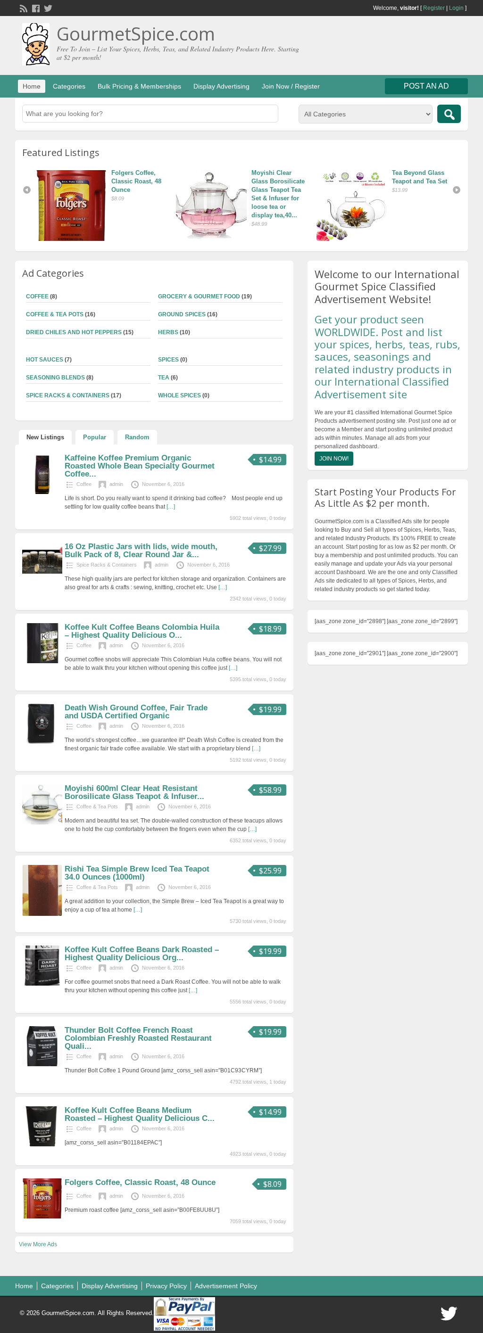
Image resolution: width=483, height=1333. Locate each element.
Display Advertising (221, 86)
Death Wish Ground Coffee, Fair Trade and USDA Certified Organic (136, 711)
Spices (168, 359)
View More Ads (38, 1244)
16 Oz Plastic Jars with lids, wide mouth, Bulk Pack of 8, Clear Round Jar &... (141, 550)
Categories (69, 86)
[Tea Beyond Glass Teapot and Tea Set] (255, 205)
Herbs (168, 332)
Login (456, 8)
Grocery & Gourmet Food (199, 296)
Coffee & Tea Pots (54, 314)
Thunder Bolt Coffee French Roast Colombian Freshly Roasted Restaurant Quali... (138, 1038)
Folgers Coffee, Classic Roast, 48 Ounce (39, 181)
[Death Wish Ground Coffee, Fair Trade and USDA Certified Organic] (42, 742)
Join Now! (334, 458)
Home (32, 86)
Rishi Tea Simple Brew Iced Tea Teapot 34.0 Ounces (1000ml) (137, 872)
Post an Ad (426, 86)
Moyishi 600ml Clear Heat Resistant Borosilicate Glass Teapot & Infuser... (134, 792)
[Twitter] (47, 7)
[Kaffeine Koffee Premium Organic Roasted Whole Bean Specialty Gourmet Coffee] (42, 492)
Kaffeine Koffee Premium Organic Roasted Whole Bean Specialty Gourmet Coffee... (140, 465)
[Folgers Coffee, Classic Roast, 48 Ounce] (395, 205)
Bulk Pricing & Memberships (139, 86)
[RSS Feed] (22, 7)
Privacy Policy (166, 1286)
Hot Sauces (44, 359)
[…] (171, 506)
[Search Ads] (449, 114)
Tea (163, 377)
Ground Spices (182, 314)
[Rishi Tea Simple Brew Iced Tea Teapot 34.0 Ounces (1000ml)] (42, 914)
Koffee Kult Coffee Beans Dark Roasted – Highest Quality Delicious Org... (142, 953)
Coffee (37, 296)
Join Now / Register (291, 86)
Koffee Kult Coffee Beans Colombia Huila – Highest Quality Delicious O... (142, 631)
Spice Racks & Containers (67, 395)
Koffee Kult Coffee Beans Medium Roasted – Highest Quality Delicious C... (140, 1114)
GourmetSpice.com (136, 33)
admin (116, 484)
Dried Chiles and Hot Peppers (74, 332)
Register (434, 8)
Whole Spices (179, 395)
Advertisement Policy (226, 1286)
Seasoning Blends (55, 377)
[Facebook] (35, 7)
